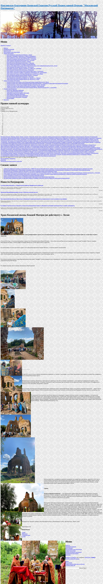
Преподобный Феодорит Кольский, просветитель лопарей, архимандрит (50, 154)
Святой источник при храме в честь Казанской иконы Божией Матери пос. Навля (28, 82)
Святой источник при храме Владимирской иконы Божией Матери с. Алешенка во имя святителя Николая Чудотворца (37, 83)
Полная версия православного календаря (11, 161)
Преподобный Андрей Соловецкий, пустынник (32, 141)
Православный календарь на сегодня (74, 564)
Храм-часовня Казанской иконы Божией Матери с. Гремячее (22, 75)
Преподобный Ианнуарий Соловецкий (66, 143)
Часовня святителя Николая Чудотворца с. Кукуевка (20, 76)
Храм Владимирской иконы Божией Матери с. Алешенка (21, 59)
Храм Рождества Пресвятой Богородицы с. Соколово (20, 63)
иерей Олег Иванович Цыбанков (15, 90)
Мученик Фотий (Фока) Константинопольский (43, 155)
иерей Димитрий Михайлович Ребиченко (17, 95)
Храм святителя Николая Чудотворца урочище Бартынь (21, 64)
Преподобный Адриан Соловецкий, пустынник (20, 139)
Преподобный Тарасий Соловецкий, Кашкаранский (18, 153)
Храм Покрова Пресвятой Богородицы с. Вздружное (20, 67)
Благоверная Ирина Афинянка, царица (76, 146)
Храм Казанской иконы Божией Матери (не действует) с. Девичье (24, 78)
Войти (93, 557)
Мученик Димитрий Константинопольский (42, 142)
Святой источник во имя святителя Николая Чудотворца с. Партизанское (25, 86)
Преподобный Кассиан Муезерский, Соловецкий (25, 147)
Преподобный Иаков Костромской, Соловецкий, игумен (41, 143)
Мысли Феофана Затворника (8, 158)
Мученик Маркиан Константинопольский (80, 149)
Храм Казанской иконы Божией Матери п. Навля (19, 54)
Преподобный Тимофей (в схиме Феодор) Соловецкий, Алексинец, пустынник (52, 153)
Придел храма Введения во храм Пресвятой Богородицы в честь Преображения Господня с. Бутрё (32, 65)
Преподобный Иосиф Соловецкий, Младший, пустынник (21, 146)
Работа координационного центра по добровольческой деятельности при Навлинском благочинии (29, 176)
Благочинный (7, 50)
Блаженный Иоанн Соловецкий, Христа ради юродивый (70, 145)
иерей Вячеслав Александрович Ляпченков (18, 93)
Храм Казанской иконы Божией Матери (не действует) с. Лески (23, 79)
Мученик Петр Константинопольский (16, 151)
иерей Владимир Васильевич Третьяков (17, 97)
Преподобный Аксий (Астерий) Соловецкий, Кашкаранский (49, 139)
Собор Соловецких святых (72, 136)
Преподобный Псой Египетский (43, 138)
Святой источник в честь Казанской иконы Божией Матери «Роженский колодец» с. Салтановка (32, 87)
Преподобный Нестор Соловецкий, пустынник (32, 150)
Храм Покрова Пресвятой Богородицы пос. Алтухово (20, 60)
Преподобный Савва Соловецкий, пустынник (38, 151)
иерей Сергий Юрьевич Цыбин (15, 91)
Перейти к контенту (6, 45)
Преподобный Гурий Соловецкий (22, 142)
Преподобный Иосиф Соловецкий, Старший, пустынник (51, 146)
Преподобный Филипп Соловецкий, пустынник (18, 155)
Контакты (6, 99)
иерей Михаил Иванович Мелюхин (16, 94)
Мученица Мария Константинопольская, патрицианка (30, 149)
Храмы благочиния (9, 53)
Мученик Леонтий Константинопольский (82, 147)
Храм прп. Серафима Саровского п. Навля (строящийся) (21, 56)
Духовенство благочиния (10, 88)
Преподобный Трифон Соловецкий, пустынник (18, 154)
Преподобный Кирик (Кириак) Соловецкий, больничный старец (54, 147)
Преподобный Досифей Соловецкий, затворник (65, 142)
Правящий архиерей (9, 49)
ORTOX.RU (88, 557)
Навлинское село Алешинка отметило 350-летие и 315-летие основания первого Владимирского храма (30, 171)
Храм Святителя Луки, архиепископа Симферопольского (21, 57)
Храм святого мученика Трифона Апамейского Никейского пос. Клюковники (27, 72)
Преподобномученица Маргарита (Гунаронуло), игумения (66, 138)
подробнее (3, 160)
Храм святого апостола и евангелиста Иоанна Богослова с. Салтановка (25, 71)
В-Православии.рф (70, 565)
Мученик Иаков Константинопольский (16, 143)
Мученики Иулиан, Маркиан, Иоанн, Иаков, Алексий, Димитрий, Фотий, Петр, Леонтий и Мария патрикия (29, 136)
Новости (6, 48)
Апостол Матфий (61, 136)
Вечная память (10, 98)
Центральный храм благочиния (12, 52)
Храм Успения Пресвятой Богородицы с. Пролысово (20, 69)
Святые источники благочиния (12, 80)
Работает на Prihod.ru (70, 557)
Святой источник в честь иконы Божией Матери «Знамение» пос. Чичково (26, 84)
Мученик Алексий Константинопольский (75, 139)
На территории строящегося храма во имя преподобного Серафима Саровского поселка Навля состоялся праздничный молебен (37, 178)
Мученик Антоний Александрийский (25, 138)
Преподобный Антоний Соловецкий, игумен (56, 141)
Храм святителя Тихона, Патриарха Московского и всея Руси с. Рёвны (25, 74)
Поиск (81, 568)
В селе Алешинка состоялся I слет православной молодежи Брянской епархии (24, 175)
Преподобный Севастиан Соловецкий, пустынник (63, 151)
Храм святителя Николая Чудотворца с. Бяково (19, 61)
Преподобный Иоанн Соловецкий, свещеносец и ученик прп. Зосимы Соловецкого (34, 145)
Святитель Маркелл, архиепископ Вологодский (56, 149)
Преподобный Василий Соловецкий (77, 141)
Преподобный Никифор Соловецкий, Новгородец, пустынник (60, 150)
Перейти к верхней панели (72, 558)
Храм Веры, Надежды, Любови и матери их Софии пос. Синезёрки (24, 68)
